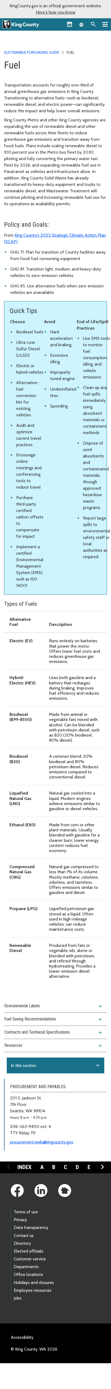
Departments (26, 1266)
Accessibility (22, 1337)
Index (25, 1167)
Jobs (18, 1298)
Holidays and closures (34, 1282)
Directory (22, 1243)
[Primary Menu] (105, 24)
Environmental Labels (53, 1006)
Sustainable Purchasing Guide (31, 52)
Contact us (24, 1235)
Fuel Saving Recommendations (53, 1019)
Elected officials (28, 1251)
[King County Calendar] (69, 24)
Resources (53, 1045)
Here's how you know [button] (55, 12)
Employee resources (32, 1290)
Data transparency (31, 1227)
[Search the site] (93, 24)
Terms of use (26, 1211)
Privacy (20, 1219)
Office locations (28, 1274)
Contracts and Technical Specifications (53, 1032)
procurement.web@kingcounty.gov (41, 1142)
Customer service (30, 1258)
